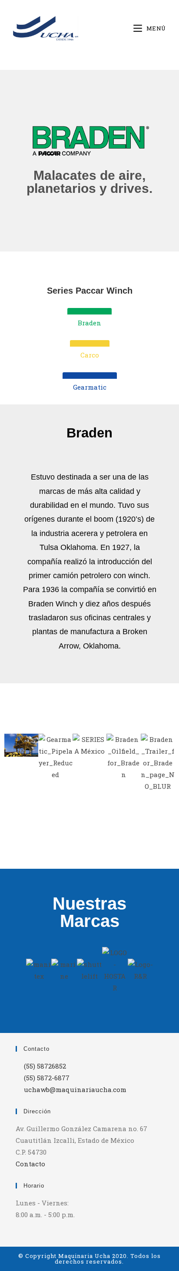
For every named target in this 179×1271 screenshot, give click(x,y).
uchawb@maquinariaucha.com (75, 1089)
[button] (13, 763)
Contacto (30, 1163)
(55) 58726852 (45, 1066)
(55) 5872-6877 (47, 1077)
